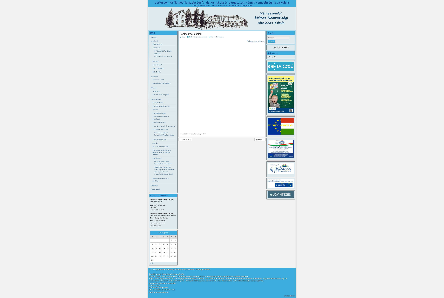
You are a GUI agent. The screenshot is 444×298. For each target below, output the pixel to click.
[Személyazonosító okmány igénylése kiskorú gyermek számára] (281, 94)
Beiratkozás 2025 (158, 80)
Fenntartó (156, 61)
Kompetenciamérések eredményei (164, 126)
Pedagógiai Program (159, 113)
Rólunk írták (157, 72)
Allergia (155, 143)
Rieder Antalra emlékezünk (163, 57)
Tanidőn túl (156, 91)
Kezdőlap (154, 37)
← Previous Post (185, 139)
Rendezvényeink (158, 68)
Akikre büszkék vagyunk (161, 95)
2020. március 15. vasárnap (198, 37)
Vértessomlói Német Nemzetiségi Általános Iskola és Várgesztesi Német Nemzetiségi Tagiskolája (222, 2)
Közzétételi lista (158, 102)
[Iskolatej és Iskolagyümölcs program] (281, 126)
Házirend (155, 110)
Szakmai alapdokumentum (161, 106)
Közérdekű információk (160, 129)
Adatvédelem (157, 158)
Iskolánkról (154, 41)
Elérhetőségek (157, 65)
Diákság (153, 88)
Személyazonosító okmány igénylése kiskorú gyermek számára (162, 152)
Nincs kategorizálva (217, 37)
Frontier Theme (289, 296)
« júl (151, 263)
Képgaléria (154, 185)
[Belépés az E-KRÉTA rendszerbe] (281, 66)
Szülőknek (154, 76)
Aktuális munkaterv (159, 122)
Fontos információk (191, 34)
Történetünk (156, 48)
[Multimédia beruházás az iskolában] (281, 149)
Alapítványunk (155, 189)
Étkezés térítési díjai (159, 140)
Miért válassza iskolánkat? (161, 83)
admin (184, 37)
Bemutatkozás (157, 44)
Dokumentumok (156, 99)
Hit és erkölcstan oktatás (161, 147)
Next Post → (260, 139)
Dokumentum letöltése (255, 41)
